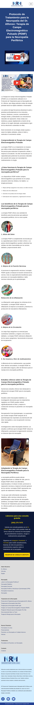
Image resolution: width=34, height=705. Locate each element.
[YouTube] (13, 699)
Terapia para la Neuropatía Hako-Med (10, 603)
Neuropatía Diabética (6, 584)
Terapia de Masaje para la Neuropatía (10, 614)
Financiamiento (5, 630)
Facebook (22, 540)
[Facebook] (8, 699)
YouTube (6, 543)
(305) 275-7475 (17, 523)
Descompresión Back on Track (9, 612)
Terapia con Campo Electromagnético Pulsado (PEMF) (15, 607)
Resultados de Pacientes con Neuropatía (11, 643)
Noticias (3, 634)
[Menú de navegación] (31, 4)
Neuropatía (4, 593)
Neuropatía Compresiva (7, 590)
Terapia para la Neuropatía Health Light (11, 605)
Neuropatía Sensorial (6, 586)
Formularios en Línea (6, 627)
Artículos (3, 571)
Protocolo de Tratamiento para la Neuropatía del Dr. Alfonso (16, 601)
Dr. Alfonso (4, 569)
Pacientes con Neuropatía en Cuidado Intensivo (13, 632)
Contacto (3, 650)
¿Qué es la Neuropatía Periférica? (10, 582)
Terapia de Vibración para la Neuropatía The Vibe (13, 610)
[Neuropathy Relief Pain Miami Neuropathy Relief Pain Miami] (17, 4)
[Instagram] (3, 699)
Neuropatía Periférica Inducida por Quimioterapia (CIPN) (15, 588)
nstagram (15, 540)
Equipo (3, 573)
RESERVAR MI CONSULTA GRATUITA (17, 555)
